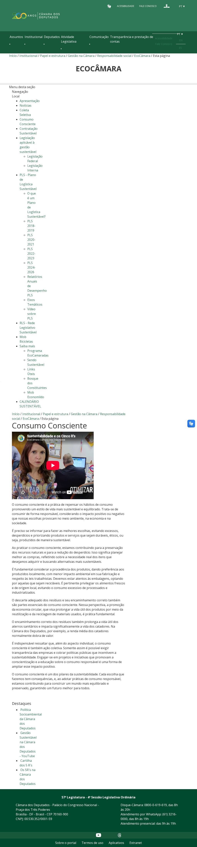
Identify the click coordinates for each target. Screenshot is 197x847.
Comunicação (99, 37)
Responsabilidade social (114, 56)
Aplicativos (116, 843)
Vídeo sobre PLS (31, 313)
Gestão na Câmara (81, 56)
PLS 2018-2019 (31, 226)
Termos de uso (92, 843)
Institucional (34, 37)
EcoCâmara (142, 56)
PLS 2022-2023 (31, 253)
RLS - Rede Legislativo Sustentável (28, 327)
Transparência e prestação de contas (131, 39)
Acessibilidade (125, 6)
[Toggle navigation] (11, 52)
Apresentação (30, 101)
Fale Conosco (148, 6)
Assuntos (16, 37)
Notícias (25, 105)
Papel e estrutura (52, 56)
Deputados (52, 37)
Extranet (135, 843)
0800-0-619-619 (155, 805)
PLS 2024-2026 (31, 267)
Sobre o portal (65, 843)
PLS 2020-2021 (31, 239)
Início (13, 56)
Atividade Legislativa (68, 39)
